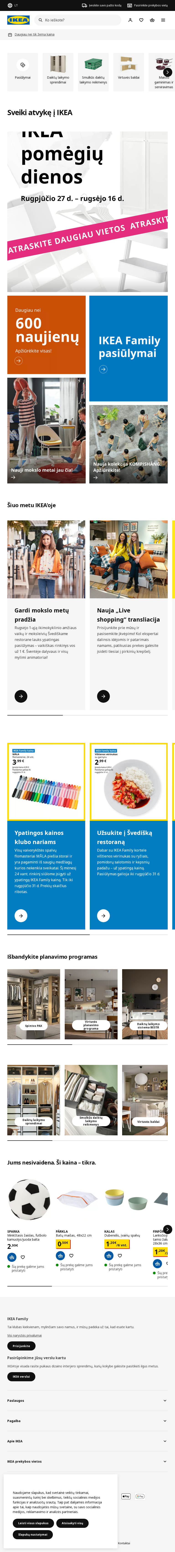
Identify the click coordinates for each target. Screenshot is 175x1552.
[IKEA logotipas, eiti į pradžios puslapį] (18, 20)
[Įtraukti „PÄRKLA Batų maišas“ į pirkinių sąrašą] (71, 1255)
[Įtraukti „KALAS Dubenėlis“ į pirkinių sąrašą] (119, 1255)
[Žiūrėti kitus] (167, 1229)
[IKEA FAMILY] (128, 348)
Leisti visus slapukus (33, 1523)
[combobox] (76, 20)
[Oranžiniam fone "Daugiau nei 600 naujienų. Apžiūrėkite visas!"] (46, 335)
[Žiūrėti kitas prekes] (167, 72)
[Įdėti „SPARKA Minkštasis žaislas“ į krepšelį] (11, 1257)
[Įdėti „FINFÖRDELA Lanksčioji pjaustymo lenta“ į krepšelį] (157, 1263)
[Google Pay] (140, 1496)
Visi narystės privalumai (24, 1335)
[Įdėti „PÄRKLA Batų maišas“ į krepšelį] (60, 1255)
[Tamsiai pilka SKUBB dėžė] (91, 1100)
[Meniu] (163, 20)
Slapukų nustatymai (32, 1535)
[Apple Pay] (126, 1496)
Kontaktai (124, 1543)
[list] (87, 72)
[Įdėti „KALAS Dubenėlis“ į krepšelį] (108, 1255)
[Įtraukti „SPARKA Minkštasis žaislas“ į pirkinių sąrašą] (22, 1257)
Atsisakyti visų (72, 1523)
